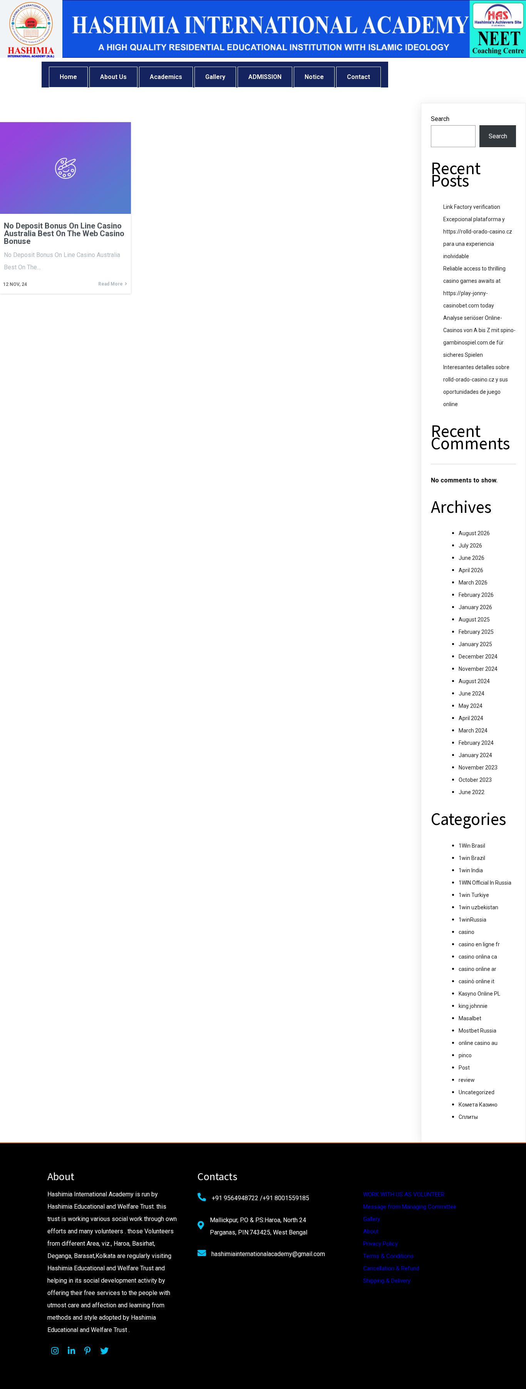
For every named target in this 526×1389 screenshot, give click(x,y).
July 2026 (470, 545)
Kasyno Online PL (479, 994)
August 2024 (474, 681)
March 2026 (473, 582)
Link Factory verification (471, 207)
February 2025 (476, 632)
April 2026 (471, 570)
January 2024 (475, 755)
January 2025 (475, 644)
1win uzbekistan (478, 907)
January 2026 (475, 607)
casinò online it (476, 981)
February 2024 (476, 743)
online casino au (478, 1043)
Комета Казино (478, 1105)
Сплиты (468, 1117)
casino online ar (477, 969)
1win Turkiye (474, 895)
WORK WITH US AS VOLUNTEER (403, 1194)
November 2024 (478, 669)
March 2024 (473, 730)
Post (464, 1068)
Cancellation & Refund (391, 1268)
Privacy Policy (380, 1243)
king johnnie (473, 1006)
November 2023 (478, 767)
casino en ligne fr (479, 944)
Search (440, 119)
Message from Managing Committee (409, 1206)
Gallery (371, 1219)
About (371, 1231)
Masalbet (470, 1018)
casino (466, 932)
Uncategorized (476, 1092)
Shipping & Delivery (386, 1280)
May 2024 (470, 706)
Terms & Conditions (388, 1256)
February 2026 (476, 595)
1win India (471, 870)
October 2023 (475, 780)
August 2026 (474, 533)
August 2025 (474, 619)
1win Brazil (472, 858)
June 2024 (471, 693)
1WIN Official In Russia (485, 883)
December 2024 (478, 656)
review (467, 1080)
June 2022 (471, 792)
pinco (465, 1055)
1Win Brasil (472, 846)
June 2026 (471, 558)
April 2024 (471, 718)
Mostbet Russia (477, 1031)
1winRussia (472, 920)
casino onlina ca (478, 957)
